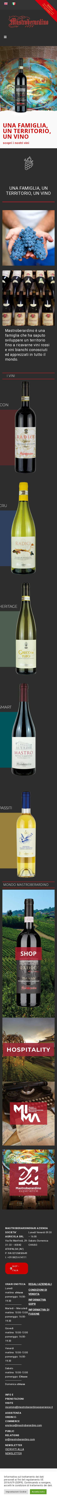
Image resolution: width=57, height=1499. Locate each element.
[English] (6, 4)
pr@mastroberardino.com (20, 1439)
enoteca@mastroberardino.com (23, 1425)
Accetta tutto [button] (38, 1492)
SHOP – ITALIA (15, 1268)
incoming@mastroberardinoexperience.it (29, 1407)
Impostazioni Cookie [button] (16, 1492)
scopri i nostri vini (16, 143)
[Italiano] (14, 4)
